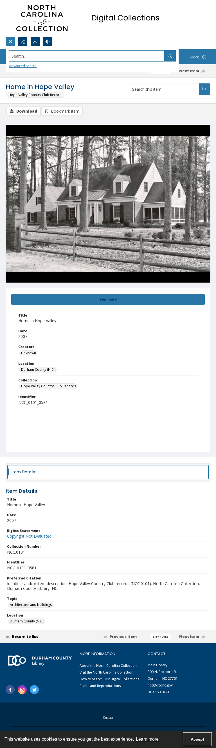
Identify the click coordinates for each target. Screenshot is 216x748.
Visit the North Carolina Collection (106, 672)
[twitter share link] (34, 689)
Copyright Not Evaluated (29, 536)
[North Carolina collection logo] (90, 18)
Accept (197, 739)
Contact (108, 718)
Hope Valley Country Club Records (35, 94)
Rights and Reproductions (100, 685)
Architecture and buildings (31, 604)
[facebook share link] (10, 689)
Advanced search (23, 65)
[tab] (108, 299)
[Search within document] (204, 89)
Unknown (28, 353)
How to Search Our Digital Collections (109, 679)
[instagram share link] (22, 689)
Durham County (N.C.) (38, 369)
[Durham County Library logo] (40, 660)
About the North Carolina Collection (108, 665)
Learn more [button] (147, 739)
